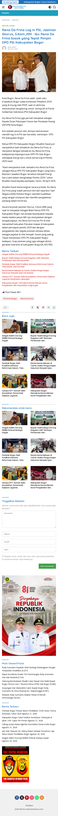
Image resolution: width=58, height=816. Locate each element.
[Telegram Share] (49, 307)
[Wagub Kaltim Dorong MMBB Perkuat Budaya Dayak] (14, 326)
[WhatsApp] (37, 797)
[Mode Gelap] (50, 7)
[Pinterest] (27, 797)
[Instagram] (32, 797)
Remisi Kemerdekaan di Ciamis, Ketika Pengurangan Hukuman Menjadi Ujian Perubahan (25, 271)
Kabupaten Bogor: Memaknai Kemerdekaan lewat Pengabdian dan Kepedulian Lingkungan (24, 284)
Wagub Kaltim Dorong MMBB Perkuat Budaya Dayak (26, 254)
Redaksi (29, 805)
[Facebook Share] (32, 307)
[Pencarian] (54, 7)
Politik (12, 25)
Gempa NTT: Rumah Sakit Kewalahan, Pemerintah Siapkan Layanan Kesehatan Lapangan (28, 277)
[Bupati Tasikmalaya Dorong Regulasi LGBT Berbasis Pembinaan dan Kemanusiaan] (43, 326)
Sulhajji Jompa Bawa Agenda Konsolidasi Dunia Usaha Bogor (28, 724)
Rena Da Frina (27, 298)
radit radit (12, 47)
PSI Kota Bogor (10, 298)
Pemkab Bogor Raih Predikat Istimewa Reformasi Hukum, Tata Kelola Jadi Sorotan (28, 265)
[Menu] (4, 7)
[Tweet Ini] (38, 307)
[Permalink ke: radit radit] (4, 48)
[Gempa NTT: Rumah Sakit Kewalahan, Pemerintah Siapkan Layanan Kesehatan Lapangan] (14, 381)
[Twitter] (22, 797)
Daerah (5, 25)
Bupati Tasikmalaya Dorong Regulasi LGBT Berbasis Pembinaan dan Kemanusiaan (25, 259)
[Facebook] (17, 797)
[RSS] (42, 797)
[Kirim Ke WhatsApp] (54, 307)
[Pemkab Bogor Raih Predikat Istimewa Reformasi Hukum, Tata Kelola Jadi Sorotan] (14, 353)
